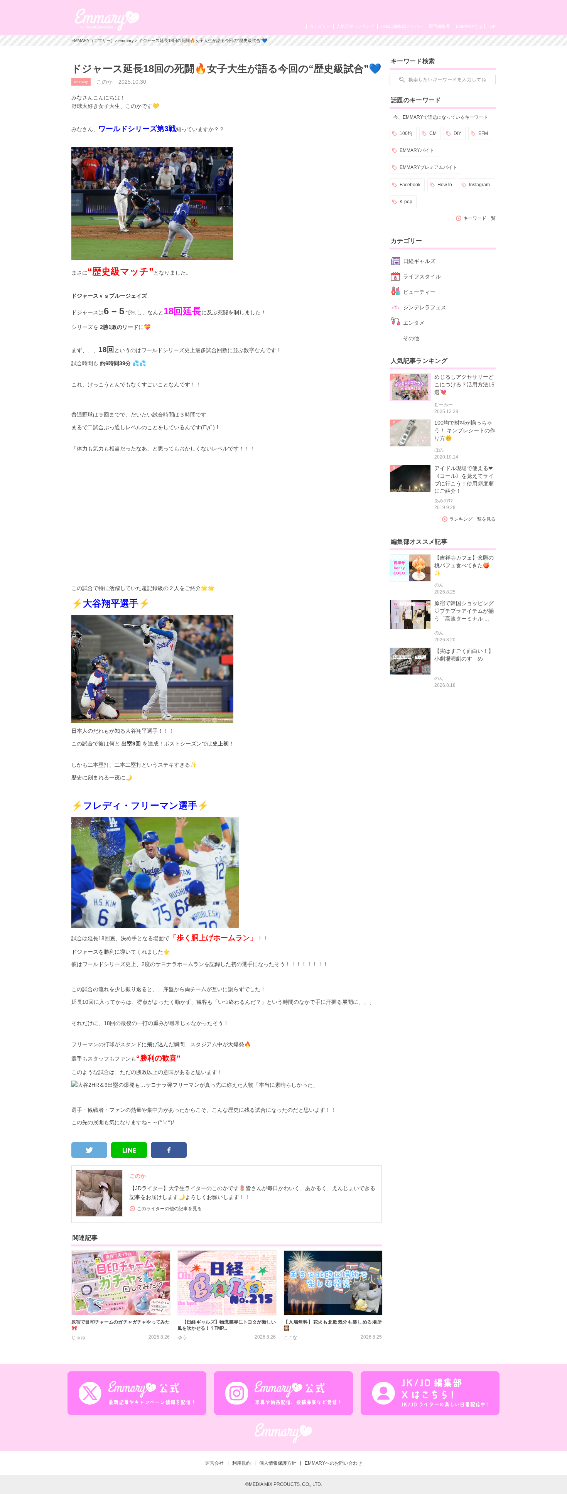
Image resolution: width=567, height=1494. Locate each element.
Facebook (410, 184)
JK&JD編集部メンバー (401, 26)
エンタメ (414, 323)
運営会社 (214, 1463)
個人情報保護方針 (277, 1463)
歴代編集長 (439, 26)
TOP (491, 26)
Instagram (479, 184)
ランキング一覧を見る (472, 519)
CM (433, 133)
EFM (483, 133)
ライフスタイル (422, 276)
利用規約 (241, 1463)
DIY (457, 133)
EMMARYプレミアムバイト (428, 167)
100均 (406, 133)
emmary (126, 40)
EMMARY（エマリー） (93, 40)
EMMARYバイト (417, 150)
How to (444, 184)
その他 (411, 338)
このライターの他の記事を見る (169, 1208)
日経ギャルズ (419, 261)
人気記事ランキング (355, 26)
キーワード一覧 (479, 218)
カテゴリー (320, 26)
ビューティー (419, 292)
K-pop (406, 201)
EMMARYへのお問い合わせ (333, 1463)
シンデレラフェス (424, 307)
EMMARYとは (469, 26)
